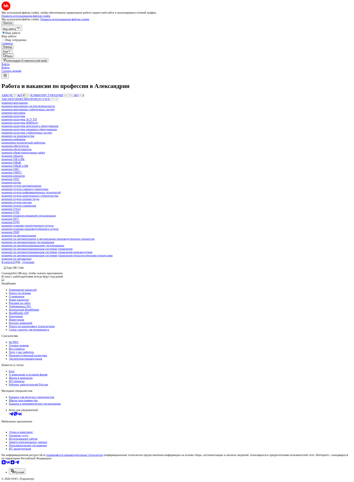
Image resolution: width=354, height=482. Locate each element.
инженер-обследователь (16, 149)
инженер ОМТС (11, 172)
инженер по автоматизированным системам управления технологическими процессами (57, 255)
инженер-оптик (11, 182)
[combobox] (17, 471)
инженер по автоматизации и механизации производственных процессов (47, 238)
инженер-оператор (13, 175)
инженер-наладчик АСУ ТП (19, 119)
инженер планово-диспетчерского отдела (27, 225)
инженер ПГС (10, 219)
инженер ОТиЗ (10, 209)
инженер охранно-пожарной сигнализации (28, 215)
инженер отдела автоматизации (21, 185)
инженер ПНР (10, 232)
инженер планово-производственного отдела (29, 228)
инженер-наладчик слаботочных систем (26, 132)
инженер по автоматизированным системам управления (36, 248)
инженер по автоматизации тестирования (27, 242)
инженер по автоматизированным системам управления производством (46, 252)
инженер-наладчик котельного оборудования (29, 126)
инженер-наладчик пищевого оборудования (29, 129)
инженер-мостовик (13, 112)
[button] (5, 64)
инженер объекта (12, 155)
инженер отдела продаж (16, 202)
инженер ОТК (10, 212)
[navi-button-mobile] (5, 76)
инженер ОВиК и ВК (14, 165)
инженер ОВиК (11, 162)
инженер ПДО (10, 222)
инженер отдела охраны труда (20, 199)
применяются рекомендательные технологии (74, 455)
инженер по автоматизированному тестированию (32, 245)
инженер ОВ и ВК (13, 159)
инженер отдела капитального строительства (29, 195)
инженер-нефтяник (13, 139)
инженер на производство (17, 136)
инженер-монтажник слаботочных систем (27, 109)
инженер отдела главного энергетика (24, 189)
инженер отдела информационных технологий (31, 192)
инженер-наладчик (13, 116)
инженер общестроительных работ (23, 152)
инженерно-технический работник (23, 142)
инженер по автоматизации (18, 235)
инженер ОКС (10, 169)
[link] (7, 55)
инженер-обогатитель (15, 146)
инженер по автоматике (16, 258)
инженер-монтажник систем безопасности (28, 106)
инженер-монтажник (14, 102)
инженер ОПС (10, 179)
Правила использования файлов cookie (64, 19)
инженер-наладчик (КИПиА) (19, 122)
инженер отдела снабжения (18, 205)
